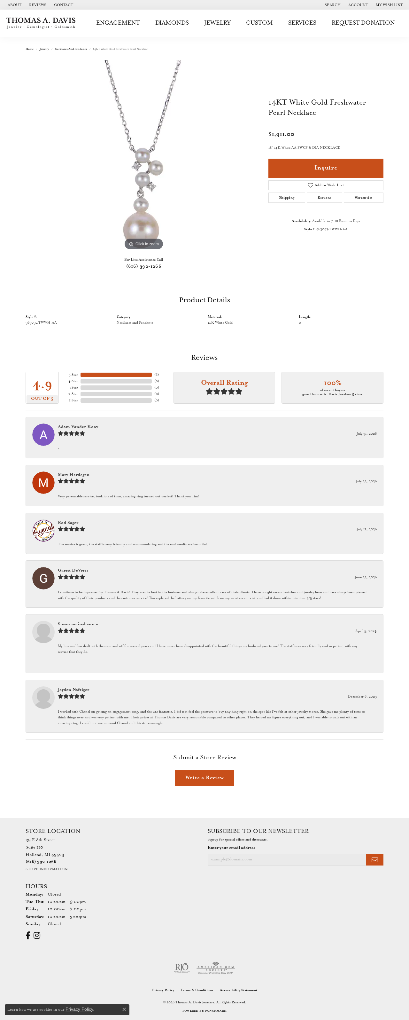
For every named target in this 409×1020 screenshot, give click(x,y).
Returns (325, 198)
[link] (13, 5)
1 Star (73, 400)
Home (30, 49)
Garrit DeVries (73, 570)
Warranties (364, 198)
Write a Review (204, 778)
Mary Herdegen (73, 474)
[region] (144, 156)
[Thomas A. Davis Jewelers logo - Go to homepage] (42, 23)
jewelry (44, 49)
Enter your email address (231, 847)
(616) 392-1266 (144, 266)
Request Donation (363, 23)
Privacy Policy (163, 990)
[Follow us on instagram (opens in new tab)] (37, 935)
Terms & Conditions (197, 990)
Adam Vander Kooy (78, 426)
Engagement (118, 23)
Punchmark (216, 1011)
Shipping (286, 198)
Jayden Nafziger (73, 689)
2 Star (73, 394)
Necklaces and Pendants (71, 49)
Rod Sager (68, 522)
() (156, 375)
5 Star (73, 375)
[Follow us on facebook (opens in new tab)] (28, 935)
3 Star (73, 388)
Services (302, 23)
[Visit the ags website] (215, 968)
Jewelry (217, 23)
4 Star (73, 381)
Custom (259, 23)
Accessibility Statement (238, 990)
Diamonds (172, 23)
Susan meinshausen (78, 624)
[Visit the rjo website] (182, 968)
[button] (332, 5)
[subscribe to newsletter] (374, 860)
